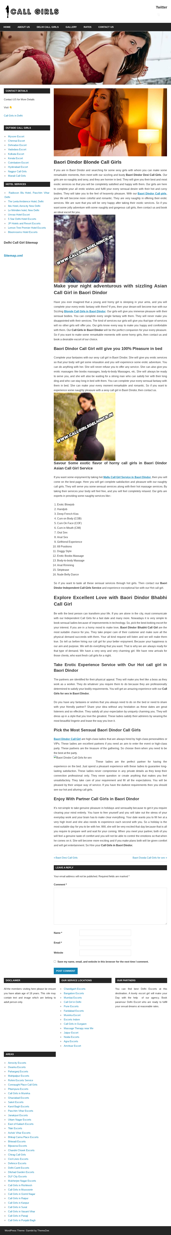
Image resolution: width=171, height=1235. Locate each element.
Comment (60, 884)
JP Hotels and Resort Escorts (24, 223)
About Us (24, 27)
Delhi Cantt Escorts (18, 1167)
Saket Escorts (16, 1102)
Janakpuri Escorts (18, 1115)
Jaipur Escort (71, 1032)
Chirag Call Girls (17, 1154)
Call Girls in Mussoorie (20, 1189)
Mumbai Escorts (73, 997)
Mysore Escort (16, 136)
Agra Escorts (71, 1041)
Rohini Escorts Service (20, 1080)
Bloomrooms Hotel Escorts (23, 232)
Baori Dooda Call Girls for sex (149, 857)
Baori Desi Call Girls (66, 857)
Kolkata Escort (16, 153)
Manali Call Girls (17, 175)
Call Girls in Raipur (18, 1198)
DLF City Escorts (17, 1176)
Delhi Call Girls (48, 27)
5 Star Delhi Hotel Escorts (22, 218)
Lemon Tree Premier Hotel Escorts (27, 227)
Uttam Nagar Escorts (19, 1119)
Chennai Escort (16, 140)
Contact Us (106, 27)
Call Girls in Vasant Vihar (21, 1211)
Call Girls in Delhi (13, 115)
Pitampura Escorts (18, 1089)
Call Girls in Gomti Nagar (21, 1194)
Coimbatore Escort (18, 162)
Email (58, 942)
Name (58, 932)
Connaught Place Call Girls (22, 1084)
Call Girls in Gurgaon (75, 1023)
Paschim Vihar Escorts (20, 1110)
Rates (87, 27)
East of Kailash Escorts (21, 1124)
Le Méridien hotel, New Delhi (23, 210)
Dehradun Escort (17, 145)
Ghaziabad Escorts (18, 1097)
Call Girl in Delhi (72, 1002)
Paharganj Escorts (18, 1071)
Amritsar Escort (72, 1045)
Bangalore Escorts (74, 993)
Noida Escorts (71, 1037)
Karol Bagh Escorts (18, 1106)
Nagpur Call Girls (17, 171)
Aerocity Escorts (17, 1062)
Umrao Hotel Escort (19, 214)
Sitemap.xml (13, 255)
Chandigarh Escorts (75, 988)
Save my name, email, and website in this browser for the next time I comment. (103, 961)
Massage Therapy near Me (78, 1028)
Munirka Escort (72, 1015)
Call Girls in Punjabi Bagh (22, 1220)
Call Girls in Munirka (19, 1093)
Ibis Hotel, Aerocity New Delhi (24, 205)
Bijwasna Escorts (17, 1145)
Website (58, 952)
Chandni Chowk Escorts (21, 1150)
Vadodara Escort (17, 149)
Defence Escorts (17, 1163)
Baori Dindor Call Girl (67, 739)
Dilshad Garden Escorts (21, 1172)
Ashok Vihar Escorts (19, 1132)
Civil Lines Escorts (18, 1159)
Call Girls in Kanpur (18, 1202)
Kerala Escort (15, 158)
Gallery (71, 27)
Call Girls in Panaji (18, 1215)
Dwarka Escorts (17, 1067)
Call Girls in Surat (17, 1207)
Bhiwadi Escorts (17, 1141)
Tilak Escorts (15, 1128)
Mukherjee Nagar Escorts (22, 1180)
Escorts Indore (72, 1019)
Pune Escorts (71, 1006)
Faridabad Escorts (74, 1010)
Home (7, 27)
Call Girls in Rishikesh (20, 1185)
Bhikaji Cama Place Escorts (23, 1137)
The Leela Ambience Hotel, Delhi (25, 201)
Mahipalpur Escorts (18, 1075)
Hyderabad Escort (18, 166)
